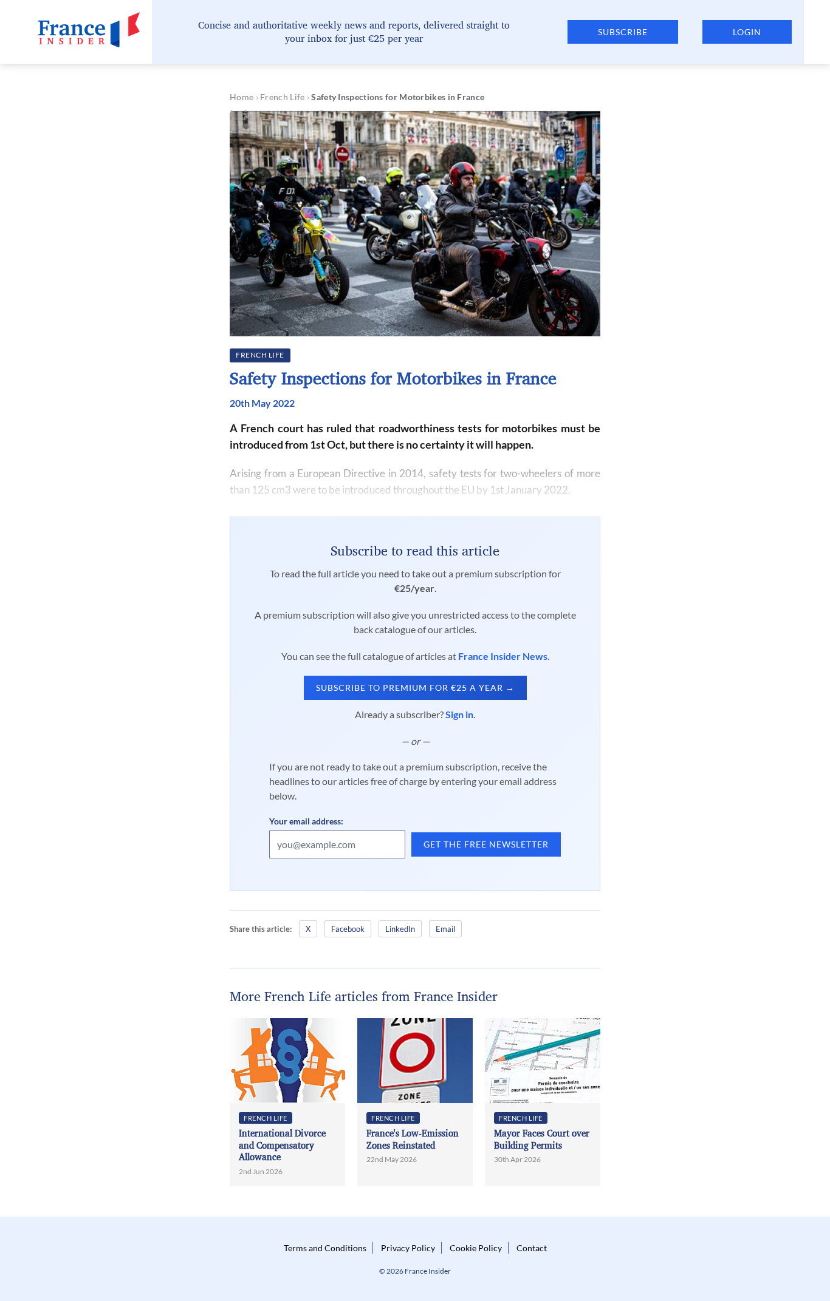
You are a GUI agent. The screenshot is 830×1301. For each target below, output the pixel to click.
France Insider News (502, 656)
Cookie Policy (476, 1248)
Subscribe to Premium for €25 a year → (415, 687)
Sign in (459, 714)
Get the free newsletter (486, 844)
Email (445, 929)
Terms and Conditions (325, 1248)
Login (747, 32)
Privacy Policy (408, 1248)
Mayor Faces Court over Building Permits (541, 1139)
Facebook (348, 929)
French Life (282, 97)
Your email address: (306, 821)
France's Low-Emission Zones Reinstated (412, 1139)
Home (241, 97)
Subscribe (623, 32)
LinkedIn (400, 929)
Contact (531, 1248)
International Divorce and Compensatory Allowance (282, 1145)
